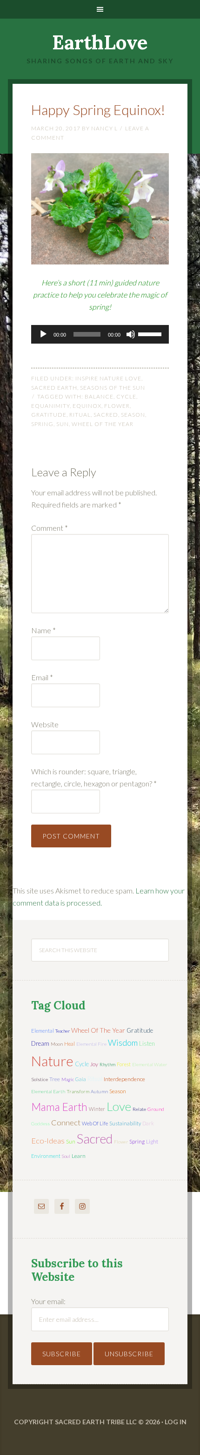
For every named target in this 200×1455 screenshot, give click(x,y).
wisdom (123, 1042)
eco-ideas (48, 1140)
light (152, 1141)
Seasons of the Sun (112, 387)
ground (155, 1109)
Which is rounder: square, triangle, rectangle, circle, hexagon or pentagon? (94, 777)
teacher (62, 1031)
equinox (87, 405)
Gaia (80, 1079)
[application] (100, 334)
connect (65, 1122)
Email (42, 677)
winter (97, 1109)
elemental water (149, 1064)
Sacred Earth (54, 387)
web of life (95, 1123)
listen (147, 1043)
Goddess (40, 1123)
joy (94, 1064)
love (119, 1106)
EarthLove (100, 42)
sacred (105, 414)
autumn (99, 1091)
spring (42, 423)
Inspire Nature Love (108, 378)
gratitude (49, 414)
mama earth (59, 1107)
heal (69, 1044)
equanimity (50, 405)
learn (79, 1155)
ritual (80, 414)
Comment (49, 527)
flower (117, 405)
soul (66, 1156)
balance (99, 396)
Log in (176, 1422)
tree (54, 1079)
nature (52, 1060)
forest (124, 1064)
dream (40, 1043)
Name (43, 630)
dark (148, 1123)
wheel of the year (102, 423)
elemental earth (48, 1091)
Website (45, 724)
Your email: (48, 1301)
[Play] (43, 334)
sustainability (125, 1123)
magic (67, 1079)
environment (45, 1156)
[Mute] (130, 334)
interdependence (124, 1079)
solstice (39, 1079)
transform (78, 1091)
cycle (126, 396)
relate (139, 1109)
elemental (42, 1031)
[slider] (151, 333)
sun (62, 423)
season (133, 414)
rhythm (107, 1064)
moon (57, 1044)
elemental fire (91, 1044)
